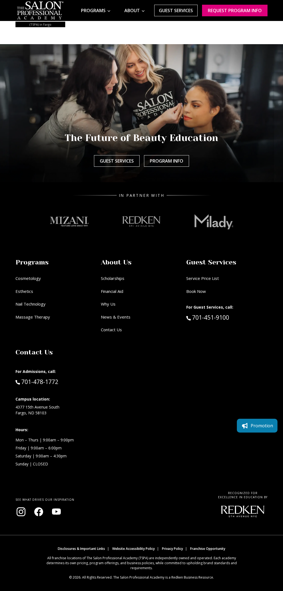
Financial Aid (112, 291)
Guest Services (176, 10)
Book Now (196, 291)
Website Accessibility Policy (133, 548)
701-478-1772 (39, 382)
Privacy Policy (172, 548)
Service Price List (202, 278)
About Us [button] (116, 262)
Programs (93, 10)
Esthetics (24, 291)
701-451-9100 (222, 317)
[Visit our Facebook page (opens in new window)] (38, 511)
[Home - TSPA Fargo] (40, 10)
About (132, 10)
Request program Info (235, 10)
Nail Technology (30, 304)
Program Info (166, 161)
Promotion (262, 426)
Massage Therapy (32, 317)
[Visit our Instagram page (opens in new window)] (21, 511)
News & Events (115, 317)
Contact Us (111, 329)
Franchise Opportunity (207, 548)
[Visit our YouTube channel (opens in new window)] (56, 511)
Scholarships (112, 278)
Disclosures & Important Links (81, 548)
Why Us (108, 304)
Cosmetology (28, 278)
